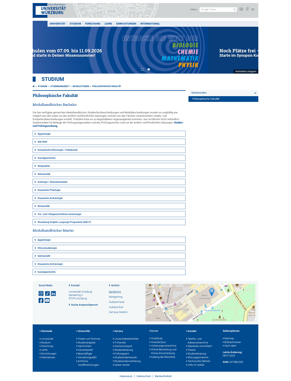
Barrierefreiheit (163, 376)
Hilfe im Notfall (196, 364)
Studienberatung (123, 349)
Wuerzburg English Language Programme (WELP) (64, 222)
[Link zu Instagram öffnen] (41, 293)
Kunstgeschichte (46, 158)
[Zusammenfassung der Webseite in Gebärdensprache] (247, 9)
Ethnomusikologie (47, 248)
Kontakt (75, 285)
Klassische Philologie (49, 190)
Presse (192, 349)
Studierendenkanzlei (125, 357)
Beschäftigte (85, 353)
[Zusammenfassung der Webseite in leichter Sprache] (241, 9)
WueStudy (157, 338)
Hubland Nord (116, 301)
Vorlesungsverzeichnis (163, 345)
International (150, 23)
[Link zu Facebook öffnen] (41, 300)
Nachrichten (84, 346)
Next (251, 47)
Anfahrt (115, 285)
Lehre (108, 23)
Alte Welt (42, 141)
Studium (75, 23)
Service (118, 331)
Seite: (226, 361)
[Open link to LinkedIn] (53, 293)
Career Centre (122, 364)
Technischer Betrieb (199, 361)
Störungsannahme (198, 357)
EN (252, 9)
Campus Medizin (118, 312)
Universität (57, 23)
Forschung (92, 23)
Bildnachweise (232, 342)
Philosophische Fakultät (106, 86)
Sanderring (115, 291)
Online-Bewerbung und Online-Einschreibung (163, 351)
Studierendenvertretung (127, 361)
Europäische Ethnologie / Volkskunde (58, 150)
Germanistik (44, 174)
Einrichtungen (126, 23)
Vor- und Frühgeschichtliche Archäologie (59, 214)
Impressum (126, 376)
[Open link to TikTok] (47, 293)
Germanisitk (44, 256)
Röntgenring (115, 296)
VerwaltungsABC (87, 357)
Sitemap (229, 338)
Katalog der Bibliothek (163, 356)
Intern (193, 9)
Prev (40, 47)
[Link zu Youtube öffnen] (47, 300)
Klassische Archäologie (50, 198)
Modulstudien (81, 86)
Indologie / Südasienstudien (53, 182)
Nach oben (230, 345)
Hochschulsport (123, 346)
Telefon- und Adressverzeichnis (198, 340)
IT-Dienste (120, 342)
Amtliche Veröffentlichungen (88, 363)
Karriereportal (85, 349)
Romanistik (43, 206)
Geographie (44, 166)
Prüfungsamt (121, 353)
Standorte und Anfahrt (200, 346)
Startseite (46, 331)
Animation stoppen (245, 71)
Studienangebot (59, 86)
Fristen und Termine (89, 338)
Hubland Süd (116, 307)
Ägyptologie (44, 134)
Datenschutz (144, 376)
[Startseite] (34, 86)
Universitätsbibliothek (126, 338)
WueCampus (158, 342)
